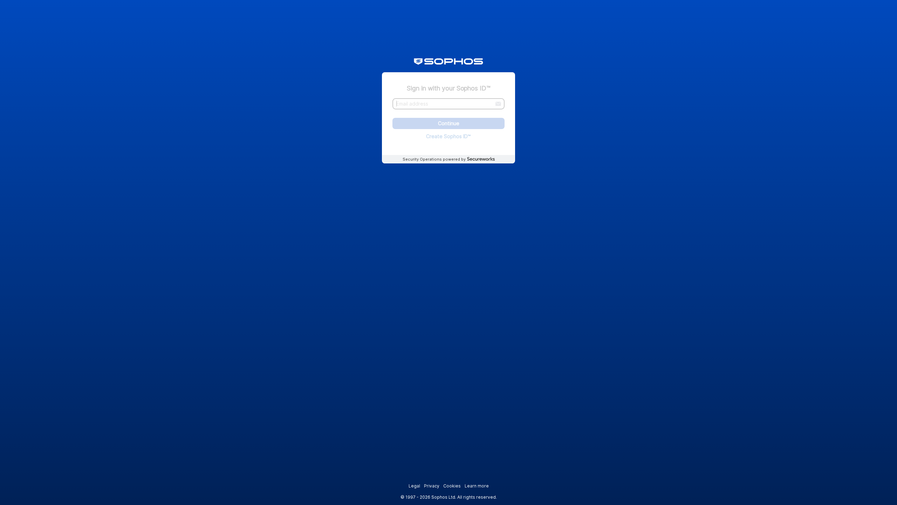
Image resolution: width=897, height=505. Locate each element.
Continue (448, 124)
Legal (414, 486)
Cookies (452, 486)
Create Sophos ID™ (448, 136)
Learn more (477, 486)
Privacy (431, 486)
